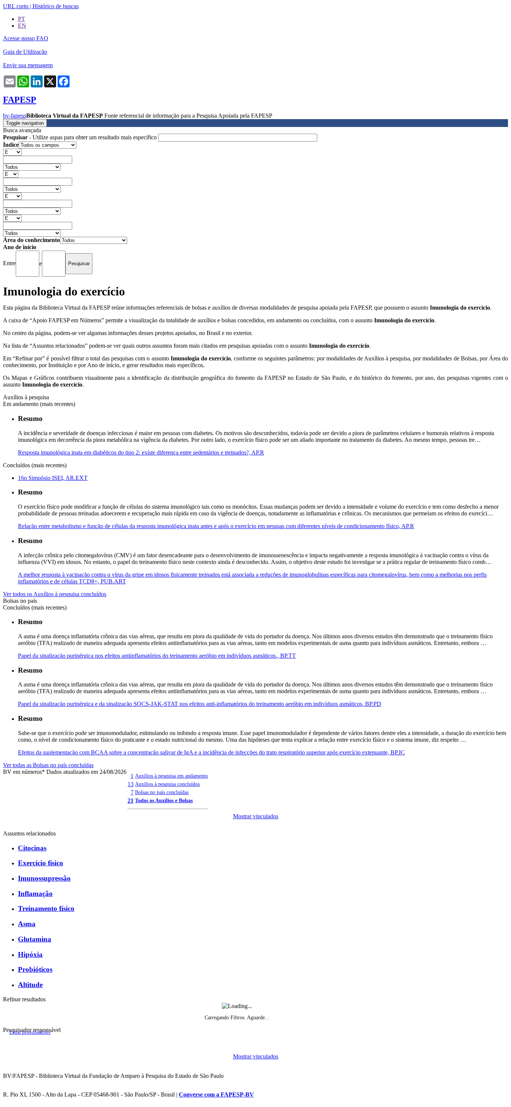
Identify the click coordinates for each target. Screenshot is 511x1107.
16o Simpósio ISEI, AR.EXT (53, 478)
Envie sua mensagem (28, 65)
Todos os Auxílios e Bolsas (164, 800)
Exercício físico (40, 863)
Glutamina (34, 939)
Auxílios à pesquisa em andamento (171, 776)
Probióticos (35, 969)
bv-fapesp (14, 115)
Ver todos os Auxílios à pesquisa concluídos (54, 594)
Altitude (30, 985)
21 (131, 800)
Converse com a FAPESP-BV (216, 1094)
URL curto (15, 6)
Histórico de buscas (56, 6)
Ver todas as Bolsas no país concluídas (48, 765)
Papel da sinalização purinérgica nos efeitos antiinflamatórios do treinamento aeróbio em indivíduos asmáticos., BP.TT (157, 655)
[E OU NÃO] (12, 152)
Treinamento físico (46, 908)
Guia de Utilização (25, 52)
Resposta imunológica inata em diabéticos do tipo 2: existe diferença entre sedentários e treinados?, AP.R (141, 452)
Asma (27, 924)
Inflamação (35, 893)
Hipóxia (30, 954)
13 (131, 784)
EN (22, 25)
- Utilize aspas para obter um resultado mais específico (80, 137)
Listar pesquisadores (30, 1032)
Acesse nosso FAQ (25, 38)
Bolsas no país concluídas (162, 792)
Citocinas (32, 848)
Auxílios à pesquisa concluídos (167, 784)
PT (21, 19)
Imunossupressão (44, 878)
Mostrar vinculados (255, 816)
